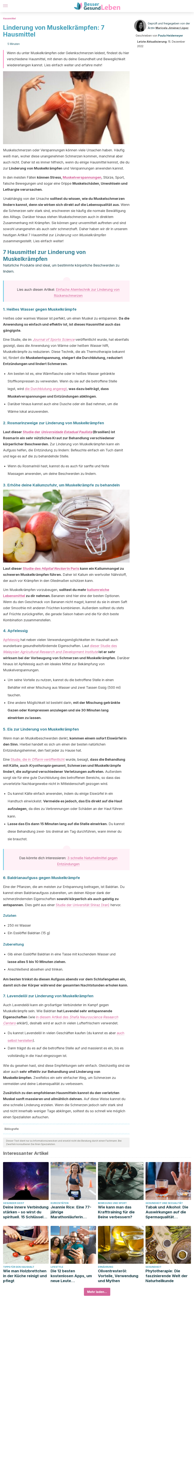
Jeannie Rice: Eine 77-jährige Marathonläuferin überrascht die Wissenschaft (71, 1212)
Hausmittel (9, 18)
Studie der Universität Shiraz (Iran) (83, 905)
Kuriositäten (60, 1203)
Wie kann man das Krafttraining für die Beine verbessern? (116, 1212)
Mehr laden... (97, 1292)
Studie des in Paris (51, 569)
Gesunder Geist (13, 1203)
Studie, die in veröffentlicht (38, 759)
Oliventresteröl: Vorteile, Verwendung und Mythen (118, 1276)
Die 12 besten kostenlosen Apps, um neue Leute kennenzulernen (71, 1276)
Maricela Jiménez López (172, 28)
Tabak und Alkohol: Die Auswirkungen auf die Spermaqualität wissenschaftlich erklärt (168, 1212)
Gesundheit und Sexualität (164, 1203)
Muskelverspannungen (82, 177)
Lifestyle (57, 1266)
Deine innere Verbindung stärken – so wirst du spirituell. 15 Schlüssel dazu (25, 1212)
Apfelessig (11, 640)
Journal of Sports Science (53, 340)
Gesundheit (153, 1266)
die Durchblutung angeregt (46, 389)
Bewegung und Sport (112, 1203)
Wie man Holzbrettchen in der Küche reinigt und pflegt (25, 1276)
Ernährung (105, 1266)
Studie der (57, 432)
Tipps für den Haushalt (18, 1266)
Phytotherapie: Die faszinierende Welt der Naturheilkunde (167, 1276)
